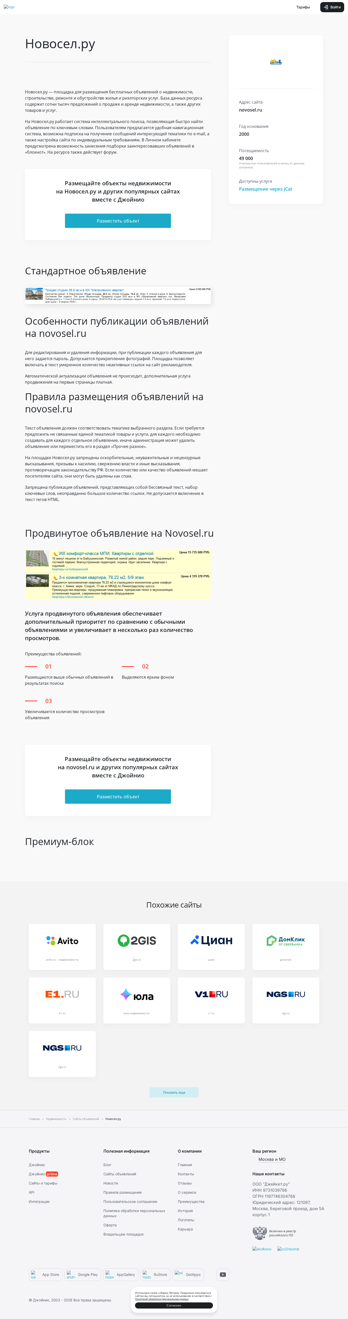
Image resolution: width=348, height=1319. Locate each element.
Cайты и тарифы (43, 1183)
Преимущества (191, 1201)
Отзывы (185, 1183)
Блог (107, 1165)
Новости (110, 1183)
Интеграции (39, 1201)
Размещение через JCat (265, 189)
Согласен (174, 1305)
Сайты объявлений (119, 1174)
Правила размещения (122, 1192)
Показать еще (174, 1092)
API (31, 1192)
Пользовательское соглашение (130, 1201)
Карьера (185, 1229)
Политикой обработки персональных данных (161, 1299)
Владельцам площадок (123, 1234)
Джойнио (37, 1165)
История (185, 1210)
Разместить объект (118, 221)
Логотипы (186, 1220)
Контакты (186, 1174)
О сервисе (187, 1192)
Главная (185, 1165)
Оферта (110, 1225)
